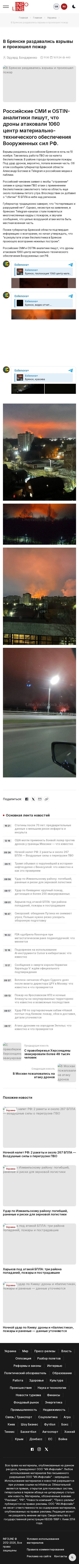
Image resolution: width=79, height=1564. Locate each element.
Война (62, 1439)
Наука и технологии (52, 1388)
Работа (18, 1380)
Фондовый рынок (26, 1402)
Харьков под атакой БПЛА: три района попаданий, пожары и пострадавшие (32, 1270)
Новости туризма (28, 1395)
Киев (11, 1424)
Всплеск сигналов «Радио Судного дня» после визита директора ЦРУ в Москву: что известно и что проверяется (44, 983)
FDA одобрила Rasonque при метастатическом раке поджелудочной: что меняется (45, 938)
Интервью (54, 1366)
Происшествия (21, 1388)
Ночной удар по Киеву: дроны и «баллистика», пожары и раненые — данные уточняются (38, 1329)
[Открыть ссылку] (46, 799)
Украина (51, 17)
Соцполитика (48, 1417)
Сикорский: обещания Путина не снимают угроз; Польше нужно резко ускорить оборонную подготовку (43, 917)
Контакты (60, 1556)
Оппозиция (23, 1358)
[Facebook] (27, 799)
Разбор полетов (49, 1358)
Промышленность (24, 1410)
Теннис (9, 1432)
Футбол (49, 1424)
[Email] (40, 799)
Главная (23, 17)
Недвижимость (54, 1410)
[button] (6, 6)
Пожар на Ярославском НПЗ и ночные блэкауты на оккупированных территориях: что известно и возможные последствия (44, 998)
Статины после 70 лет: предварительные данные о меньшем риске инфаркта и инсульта (43, 829)
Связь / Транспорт (18, 1417)
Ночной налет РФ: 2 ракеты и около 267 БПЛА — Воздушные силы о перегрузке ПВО (39, 1154)
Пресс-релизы (44, 1351)
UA (56, 6)
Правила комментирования (45, 1549)
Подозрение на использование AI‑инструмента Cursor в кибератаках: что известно (43, 953)
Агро (67, 1417)
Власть (66, 1351)
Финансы (53, 1395)
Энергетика (53, 1402)
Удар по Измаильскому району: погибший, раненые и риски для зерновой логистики (35, 1212)
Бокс (64, 1424)
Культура (56, 1380)
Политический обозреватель (25, 1373)
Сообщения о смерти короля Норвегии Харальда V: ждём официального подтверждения (41, 968)
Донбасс (35, 1439)
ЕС (50, 1439)
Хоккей (69, 1432)
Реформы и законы (27, 1366)
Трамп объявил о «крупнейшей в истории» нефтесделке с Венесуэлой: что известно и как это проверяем (44, 867)
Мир (25, 1351)
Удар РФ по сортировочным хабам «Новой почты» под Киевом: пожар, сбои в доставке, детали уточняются (45, 1014)
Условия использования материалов (43, 1540)
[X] (33, 799)
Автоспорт (50, 1432)
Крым (19, 1439)
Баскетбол (28, 1432)
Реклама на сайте (39, 1556)
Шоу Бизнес (29, 1424)
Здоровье (36, 1380)
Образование (62, 1373)
